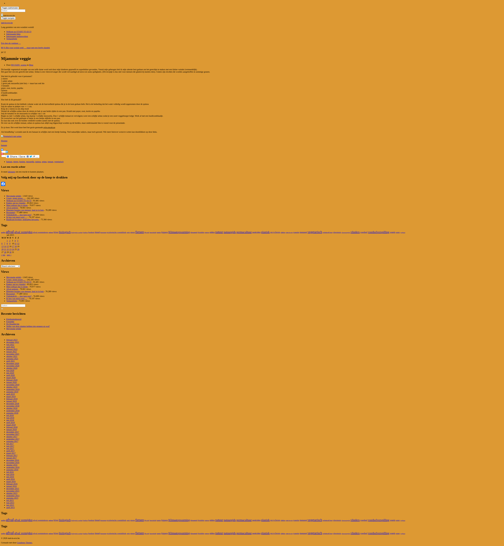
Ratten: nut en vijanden (15, 203)
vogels (392, 232)
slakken (283, 232)
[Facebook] (252, 184)
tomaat (50, 162)
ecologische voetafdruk (116, 232)
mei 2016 (10, 477)
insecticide (153, 232)
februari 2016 (11, 484)
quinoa (38, 162)
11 (16, 243)
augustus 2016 (12, 470)
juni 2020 (10, 370)
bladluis (85, 232)
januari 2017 (11, 458)
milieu (212, 232)
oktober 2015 (11, 493)
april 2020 (10, 375)
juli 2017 (10, 444)
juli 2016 (10, 472)
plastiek (265, 232)
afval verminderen (40, 232)
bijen (56, 232)
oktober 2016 (11, 465)
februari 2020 (11, 380)
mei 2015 (10, 505)
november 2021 (12, 354)
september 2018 (12, 411)
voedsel (364, 232)
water (398, 232)
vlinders (355, 232)
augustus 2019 (12, 392)
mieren (207, 232)
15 (8, 246)
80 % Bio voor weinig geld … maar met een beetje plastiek (25, 48)
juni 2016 (10, 474)
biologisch (65, 232)
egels (128, 232)
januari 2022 (11, 352)
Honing (4, 141)
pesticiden (256, 232)
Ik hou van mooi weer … (16, 217)
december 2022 (12, 342)
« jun (3, 255)
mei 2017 (10, 448)
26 (18, 249)
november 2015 (12, 491)
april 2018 (10, 422)
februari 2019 (11, 399)
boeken (91, 232)
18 (16, 246)
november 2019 (12, 385)
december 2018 (12, 403)
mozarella (30, 162)
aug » (9, 255)
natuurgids (230, 232)
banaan (4, 145)
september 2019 (12, 389)
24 (13, 249)
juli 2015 (10, 500)
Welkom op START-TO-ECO (18, 32)
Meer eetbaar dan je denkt (17, 205)
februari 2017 (11, 455)
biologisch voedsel (77, 232)
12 (18, 243)
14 (5, 246)
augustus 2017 (12, 441)
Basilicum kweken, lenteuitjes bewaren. (22, 219)
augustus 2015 (12, 498)
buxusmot (103, 232)
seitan (44, 162)
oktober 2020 (11, 368)
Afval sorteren (12, 208)
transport (303, 232)
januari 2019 (11, 401)
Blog (31, 65)
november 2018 (12, 406)
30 (10, 252)
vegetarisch (59, 162)
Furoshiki (10, 321)
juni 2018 (10, 418)
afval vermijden (23, 232)
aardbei (3, 232)
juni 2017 (10, 446)
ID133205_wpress (19, 65)
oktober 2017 (11, 437)
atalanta (51, 232)
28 (5, 252)
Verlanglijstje (11, 39)
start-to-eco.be (7, 23)
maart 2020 (11, 378)
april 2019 (10, 394)
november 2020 (12, 366)
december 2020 (12, 363)
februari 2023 (11, 340)
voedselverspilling (378, 232)
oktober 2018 (11, 408)
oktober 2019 (11, 387)
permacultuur (244, 232)
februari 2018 (11, 427)
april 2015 (10, 507)
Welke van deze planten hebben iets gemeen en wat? (28, 326)
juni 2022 (10, 344)
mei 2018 (10, 420)
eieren (15, 162)
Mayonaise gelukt (13, 196)
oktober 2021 (11, 356)
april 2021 (10, 361)
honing (22, 162)
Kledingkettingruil (13, 319)
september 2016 (12, 467)
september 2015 (12, 496)
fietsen (139, 232)
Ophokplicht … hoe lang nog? (19, 215)
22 (8, 249)
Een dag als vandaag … (11, 43)
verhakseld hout (327, 232)
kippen (164, 232)
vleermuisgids (346, 232)
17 (13, 246)
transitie (296, 232)
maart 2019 (11, 396)
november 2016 (12, 463)
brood (97, 232)
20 (2, 249)
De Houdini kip (12, 324)
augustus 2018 (12, 413)
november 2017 (12, 434)
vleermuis (337, 232)
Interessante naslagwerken (17, 36)
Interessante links (13, 34)
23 (10, 249)
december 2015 (12, 488)
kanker (159, 232)
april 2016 (10, 479)
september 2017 (12, 439)
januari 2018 (11, 429)
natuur (219, 232)
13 (2, 246)
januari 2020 (11, 382)
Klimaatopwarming (179, 232)
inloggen (11, 172)
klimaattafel (194, 232)
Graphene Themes (24, 543)
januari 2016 (11, 486)
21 (5, 249)
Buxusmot (10, 212)
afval (10, 232)
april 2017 (10, 451)
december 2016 (12, 460)
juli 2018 (10, 415)
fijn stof (146, 232)
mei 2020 (10, 373)
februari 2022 (11, 349)
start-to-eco (289, 232)
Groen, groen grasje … (15, 198)
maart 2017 (11, 453)
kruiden (201, 232)
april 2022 (10, 347)
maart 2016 (11, 481)
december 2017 (12, 432)
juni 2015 (10, 503)
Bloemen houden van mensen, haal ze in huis (25, 210)
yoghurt (402, 232)
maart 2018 (11, 425)
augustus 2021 (12, 359)
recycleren (275, 232)
